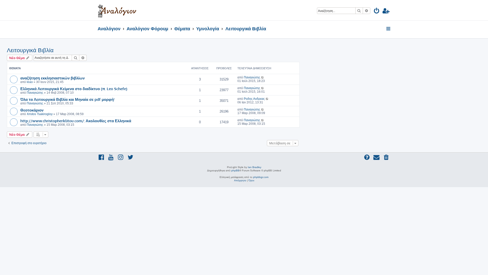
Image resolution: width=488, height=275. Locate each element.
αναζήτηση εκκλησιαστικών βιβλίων (52, 78)
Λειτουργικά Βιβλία (30, 50)
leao (30, 82)
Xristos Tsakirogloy (40, 114)
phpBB (235, 170)
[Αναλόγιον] (117, 10)
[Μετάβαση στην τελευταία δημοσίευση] (262, 77)
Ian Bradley (254, 167)
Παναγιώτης (252, 77)
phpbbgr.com (260, 177)
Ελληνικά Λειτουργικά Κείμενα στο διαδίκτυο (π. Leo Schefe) (73, 88)
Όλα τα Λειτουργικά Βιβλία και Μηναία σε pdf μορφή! (67, 99)
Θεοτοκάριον (31, 110)
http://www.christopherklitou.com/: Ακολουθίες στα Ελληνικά (75, 120)
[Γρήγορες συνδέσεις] (389, 29)
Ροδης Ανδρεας (254, 99)
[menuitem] (377, 12)
